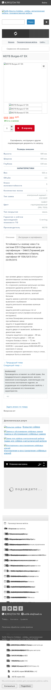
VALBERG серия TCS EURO (22, 671)
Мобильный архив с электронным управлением (27, 545)
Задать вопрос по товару (17, 407)
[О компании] (41, 33)
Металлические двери (16, 534)
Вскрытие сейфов (31, 427)
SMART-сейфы (16, 656)
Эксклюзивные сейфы (18, 640)
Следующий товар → (13, 365)
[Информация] (36, 33)
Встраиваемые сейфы (18, 629)
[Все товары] (31, 33)
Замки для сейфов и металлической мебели (25, 441)
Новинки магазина (18, 464)
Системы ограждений (16, 597)
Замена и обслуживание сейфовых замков (25, 434)
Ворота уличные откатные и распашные (23, 560)
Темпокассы (14, 661)
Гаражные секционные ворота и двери (22, 550)
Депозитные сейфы (17, 650)
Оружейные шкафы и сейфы (21, 634)
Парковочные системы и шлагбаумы (21, 592)
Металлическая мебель (17, 529)
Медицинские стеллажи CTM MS (22, 603)
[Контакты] (46, 33)
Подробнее (26, 686)
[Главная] (4, 42)
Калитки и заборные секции (18, 566)
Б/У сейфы (12, 545)
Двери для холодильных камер (19, 587)
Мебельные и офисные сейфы (21, 619)
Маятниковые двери (15, 582)
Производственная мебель (18, 523)
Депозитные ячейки (17, 645)
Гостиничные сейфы (18, 624)
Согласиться (9, 686)
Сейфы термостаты (18, 666)
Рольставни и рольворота (17, 576)
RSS (46, 404)
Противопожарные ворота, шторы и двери (24, 571)
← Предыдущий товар (13, 363)
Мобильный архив (14, 539)
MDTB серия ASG (18, 677)
